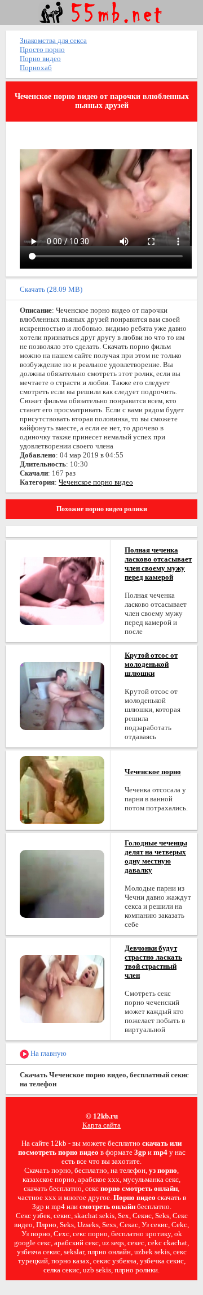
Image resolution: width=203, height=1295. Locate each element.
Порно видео (40, 58)
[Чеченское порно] (62, 789)
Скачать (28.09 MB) (51, 289)
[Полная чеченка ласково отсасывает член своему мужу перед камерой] (62, 590)
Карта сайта (101, 1125)
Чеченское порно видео (96, 482)
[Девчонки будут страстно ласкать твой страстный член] (62, 988)
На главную (48, 1053)
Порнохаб (36, 67)
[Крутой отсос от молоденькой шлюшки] (62, 695)
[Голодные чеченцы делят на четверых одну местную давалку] (62, 883)
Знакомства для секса (53, 40)
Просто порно (42, 49)
